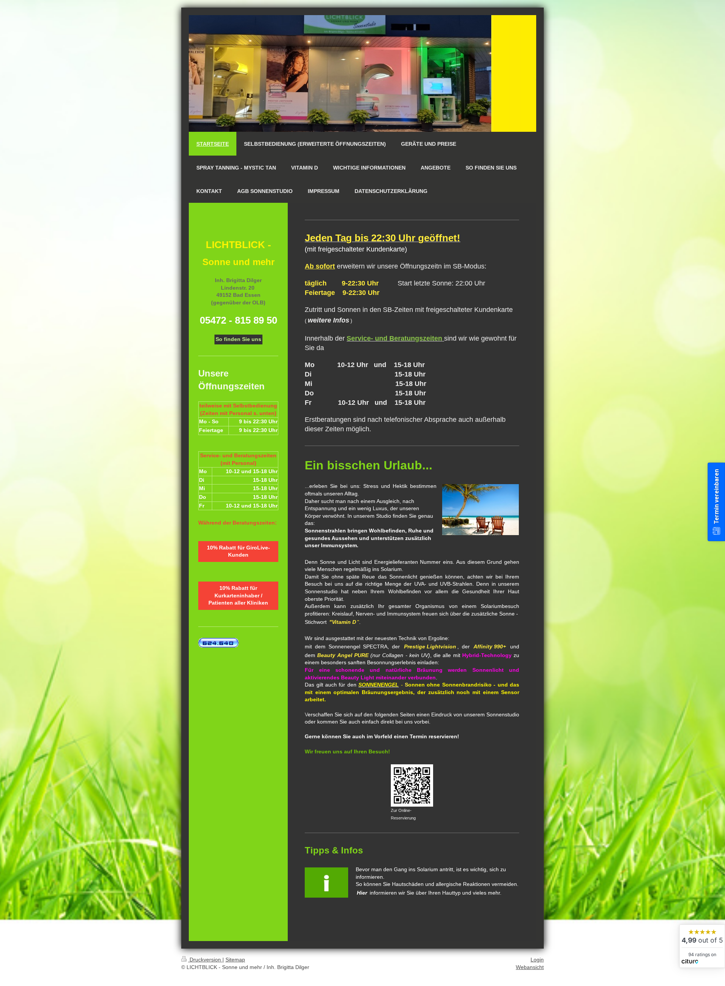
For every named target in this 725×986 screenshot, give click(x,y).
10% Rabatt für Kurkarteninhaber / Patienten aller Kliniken (238, 595)
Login (537, 960)
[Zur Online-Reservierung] (412, 785)
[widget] (702, 946)
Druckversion (205, 960)
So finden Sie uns (238, 339)
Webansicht (530, 967)
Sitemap (235, 960)
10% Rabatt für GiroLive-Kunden (238, 551)
